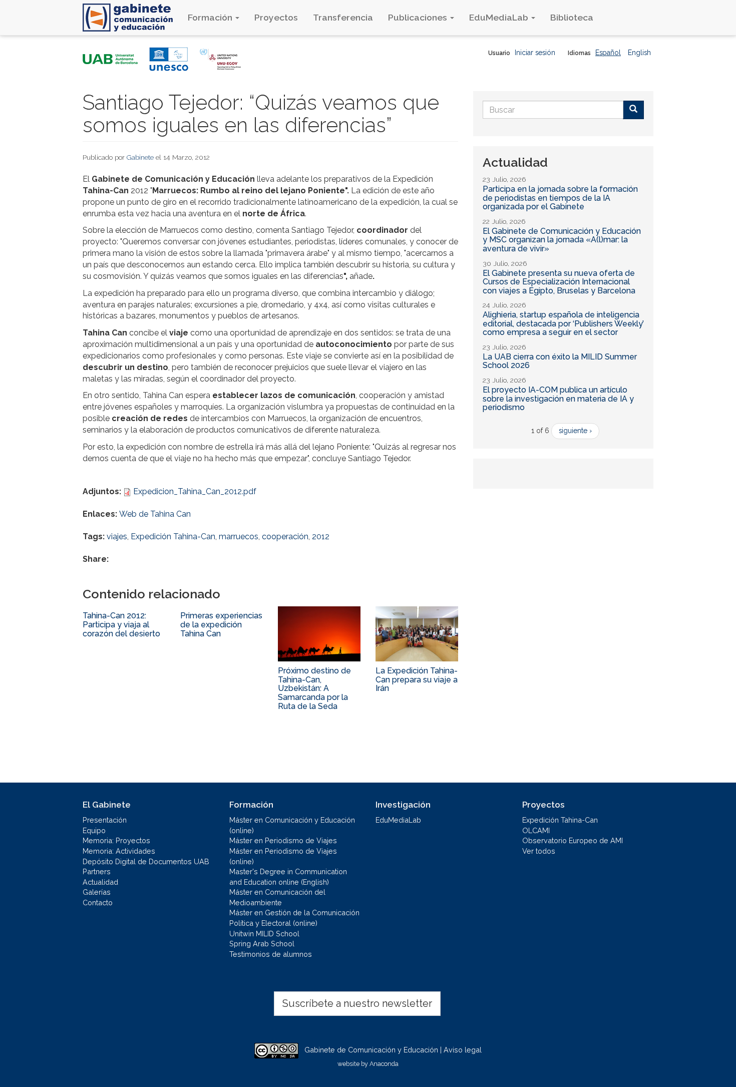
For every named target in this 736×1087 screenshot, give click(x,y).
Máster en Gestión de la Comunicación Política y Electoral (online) (294, 917)
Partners (97, 871)
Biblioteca (571, 17)
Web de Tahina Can (155, 514)
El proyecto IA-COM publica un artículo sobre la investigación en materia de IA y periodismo (558, 398)
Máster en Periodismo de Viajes (283, 840)
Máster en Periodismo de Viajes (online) (283, 856)
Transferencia (343, 17)
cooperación (285, 536)
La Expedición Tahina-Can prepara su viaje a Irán (417, 679)
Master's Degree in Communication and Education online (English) (288, 876)
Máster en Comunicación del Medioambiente (277, 897)
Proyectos (276, 17)
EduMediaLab (499, 17)
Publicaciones (418, 17)
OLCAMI (536, 830)
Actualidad (100, 882)
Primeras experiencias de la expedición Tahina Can (221, 624)
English (639, 53)
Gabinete (140, 157)
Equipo (94, 830)
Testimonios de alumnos (270, 954)
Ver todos (538, 851)
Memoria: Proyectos (116, 840)
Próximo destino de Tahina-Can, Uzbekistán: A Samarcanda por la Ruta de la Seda (314, 688)
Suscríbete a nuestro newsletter (357, 1003)
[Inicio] (131, 18)
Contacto (98, 902)
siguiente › (575, 431)
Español (608, 53)
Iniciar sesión (535, 53)
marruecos (238, 536)
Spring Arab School (261, 943)
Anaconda (384, 1063)
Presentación (105, 820)
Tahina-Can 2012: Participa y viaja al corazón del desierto (121, 624)
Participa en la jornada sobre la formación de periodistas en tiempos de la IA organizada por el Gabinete (560, 197)
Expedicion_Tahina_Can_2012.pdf (194, 491)
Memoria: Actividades (119, 851)
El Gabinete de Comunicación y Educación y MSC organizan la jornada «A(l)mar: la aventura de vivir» (562, 239)
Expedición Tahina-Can (173, 536)
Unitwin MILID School (264, 933)
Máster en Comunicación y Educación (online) (292, 825)
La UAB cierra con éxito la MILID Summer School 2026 (560, 361)
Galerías (97, 892)
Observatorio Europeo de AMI (572, 840)
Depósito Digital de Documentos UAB (146, 861)
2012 (320, 536)
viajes (117, 536)
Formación (211, 17)
